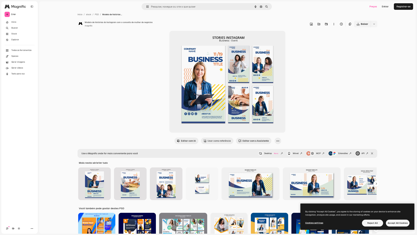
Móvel (296, 153)
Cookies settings (314, 222)
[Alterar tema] (19, 228)
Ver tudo (103, 162)
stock (88, 14)
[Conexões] (7, 228)
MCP (318, 153)
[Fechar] (372, 153)
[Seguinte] (376, 183)
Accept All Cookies (398, 223)
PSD (97, 14)
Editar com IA (188, 140)
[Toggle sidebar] (32, 6)
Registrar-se (403, 6)
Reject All (372, 223)
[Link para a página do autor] (80, 24)
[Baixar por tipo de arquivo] (374, 24)
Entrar (385, 6)
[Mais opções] (334, 24)
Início (80, 14)
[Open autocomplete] (146, 6)
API (363, 153)
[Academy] (13, 228)
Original (190, 37)
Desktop (271, 153)
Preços (373, 6)
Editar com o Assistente (256, 140)
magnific (89, 25)
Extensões (343, 153)
